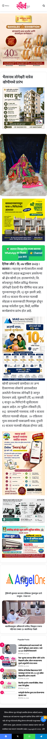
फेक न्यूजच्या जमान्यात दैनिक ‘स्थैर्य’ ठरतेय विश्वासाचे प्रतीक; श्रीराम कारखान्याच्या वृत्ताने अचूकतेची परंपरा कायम (31, 660)
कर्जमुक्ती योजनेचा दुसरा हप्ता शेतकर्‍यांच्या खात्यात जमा (31, 694)
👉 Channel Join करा (30, 255)
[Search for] (43, 7)
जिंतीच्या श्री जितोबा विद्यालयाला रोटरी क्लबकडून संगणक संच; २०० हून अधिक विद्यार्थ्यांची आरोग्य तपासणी (31, 673)
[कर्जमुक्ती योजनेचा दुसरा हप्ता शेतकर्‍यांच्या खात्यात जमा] (9, 696)
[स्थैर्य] (23, 6)
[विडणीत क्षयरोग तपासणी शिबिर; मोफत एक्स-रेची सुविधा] (9, 685)
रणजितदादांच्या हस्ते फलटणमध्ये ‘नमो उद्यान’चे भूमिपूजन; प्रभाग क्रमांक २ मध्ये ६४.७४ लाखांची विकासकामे (30, 648)
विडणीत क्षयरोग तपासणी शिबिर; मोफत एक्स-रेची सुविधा (30, 684)
